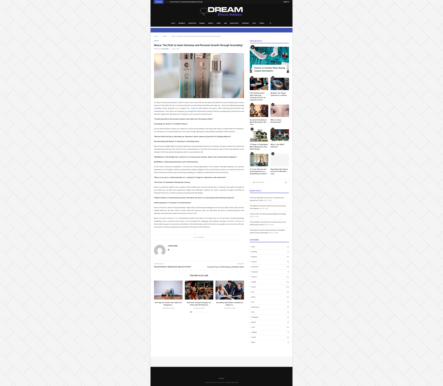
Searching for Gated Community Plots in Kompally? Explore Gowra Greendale (267, 231)
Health (210, 23)
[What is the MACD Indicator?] (280, 135)
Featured (270, 272)
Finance (202, 23)
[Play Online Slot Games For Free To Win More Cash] (280, 160)
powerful (211, 169)
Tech (254, 23)
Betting (270, 252)
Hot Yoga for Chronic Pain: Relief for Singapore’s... (168, 303)
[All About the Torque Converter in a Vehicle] (280, 84)
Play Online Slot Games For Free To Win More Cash (279, 171)
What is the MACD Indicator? (277, 145)
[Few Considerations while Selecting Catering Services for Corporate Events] (259, 84)
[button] (165, 2)
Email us (286, 2)
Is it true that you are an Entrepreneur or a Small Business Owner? (258, 171)
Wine (270, 342)
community (238, 221)
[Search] (270, 23)
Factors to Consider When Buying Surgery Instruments (269, 69)
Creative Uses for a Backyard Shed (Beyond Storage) (268, 214)
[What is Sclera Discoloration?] (280, 111)
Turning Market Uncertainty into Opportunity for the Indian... (189, 2)
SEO (270, 312)
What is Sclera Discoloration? (276, 121)
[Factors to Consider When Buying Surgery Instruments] (269, 60)
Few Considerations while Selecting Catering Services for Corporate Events (258, 96)
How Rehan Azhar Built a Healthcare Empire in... (229, 303)
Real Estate (234, 23)
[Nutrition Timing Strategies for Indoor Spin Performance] (199, 290)
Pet (270, 302)
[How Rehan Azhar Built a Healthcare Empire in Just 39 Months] (230, 290)
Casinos (270, 262)
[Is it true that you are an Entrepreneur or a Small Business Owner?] (259, 160)
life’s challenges (193, 108)
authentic (190, 213)
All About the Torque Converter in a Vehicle (279, 94)
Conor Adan (165, 49)
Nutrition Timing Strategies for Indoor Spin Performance (199, 303)
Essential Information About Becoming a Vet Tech (258, 122)
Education (192, 23)
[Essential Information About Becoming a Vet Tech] (259, 111)
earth (184, 131)
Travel (261, 23)
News (270, 297)
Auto (173, 23)
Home (219, 23)
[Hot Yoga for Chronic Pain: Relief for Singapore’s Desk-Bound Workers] (168, 290)
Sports (270, 322)
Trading (270, 332)
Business (182, 23)
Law (225, 23)
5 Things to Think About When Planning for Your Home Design (259, 146)
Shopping (245, 23)
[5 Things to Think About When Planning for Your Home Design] (259, 135)
